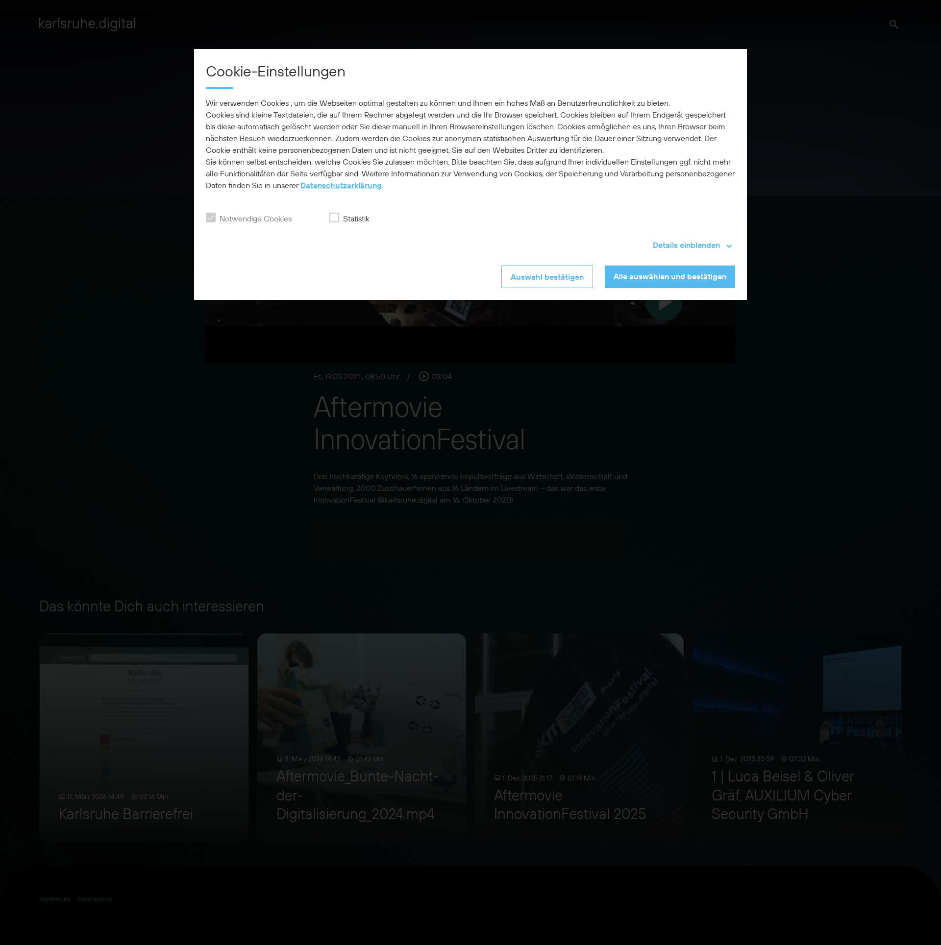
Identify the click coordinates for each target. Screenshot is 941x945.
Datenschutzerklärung (341, 185)
